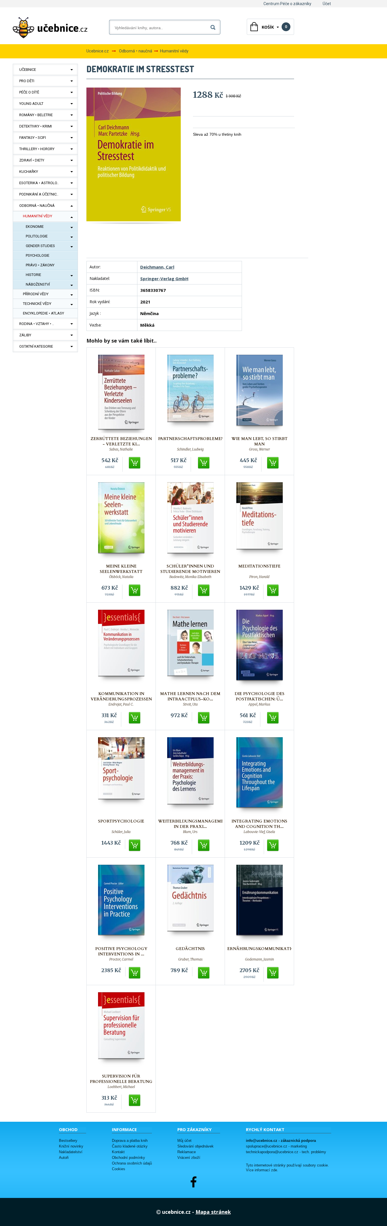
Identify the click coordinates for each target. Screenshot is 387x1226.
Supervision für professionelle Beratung (121, 1079)
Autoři (64, 1157)
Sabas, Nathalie (121, 449)
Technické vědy (37, 303)
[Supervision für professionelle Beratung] (121, 1031)
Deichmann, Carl (157, 267)
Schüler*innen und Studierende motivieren (190, 569)
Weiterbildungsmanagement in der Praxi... (194, 824)
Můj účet (184, 1140)
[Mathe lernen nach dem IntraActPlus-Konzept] (190, 649)
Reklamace (186, 1152)
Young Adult (31, 103)
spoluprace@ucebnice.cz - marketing (276, 1146)
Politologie (37, 236)
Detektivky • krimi (35, 126)
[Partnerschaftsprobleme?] (190, 394)
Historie (33, 275)
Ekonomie (35, 226)
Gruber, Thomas (190, 959)
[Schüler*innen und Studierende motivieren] (190, 521)
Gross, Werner (259, 449)
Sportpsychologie (121, 821)
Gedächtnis (190, 948)
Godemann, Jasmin (259, 959)
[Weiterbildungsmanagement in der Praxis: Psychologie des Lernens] (190, 776)
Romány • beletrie (36, 115)
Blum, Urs (190, 832)
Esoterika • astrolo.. (39, 183)
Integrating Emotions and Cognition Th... (259, 824)
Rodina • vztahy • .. (36, 324)
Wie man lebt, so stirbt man (259, 441)
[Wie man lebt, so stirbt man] (259, 394)
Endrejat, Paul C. (121, 704)
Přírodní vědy (35, 294)
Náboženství (38, 284)
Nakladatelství (70, 1152)
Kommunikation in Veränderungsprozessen (121, 696)
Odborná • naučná (37, 205)
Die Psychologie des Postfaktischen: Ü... (259, 696)
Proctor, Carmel (121, 959)
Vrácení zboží (188, 1157)
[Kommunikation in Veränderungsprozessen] (121, 649)
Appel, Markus (259, 704)
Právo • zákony (40, 265)
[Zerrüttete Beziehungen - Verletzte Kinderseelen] (121, 394)
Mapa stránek (213, 1211)
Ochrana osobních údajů (132, 1163)
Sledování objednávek (195, 1146)
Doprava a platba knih (130, 1140)
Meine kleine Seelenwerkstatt (121, 569)
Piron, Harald (259, 577)
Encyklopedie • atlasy (43, 313)
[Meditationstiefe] (259, 521)
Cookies (118, 1169)
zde (274, 1170)
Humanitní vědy (37, 216)
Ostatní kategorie (36, 346)
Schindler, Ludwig (190, 449)
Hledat (214, 26)
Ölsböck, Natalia (121, 577)
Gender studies (40, 246)
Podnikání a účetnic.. (38, 194)
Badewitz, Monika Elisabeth (190, 577)
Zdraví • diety (31, 160)
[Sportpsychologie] (121, 776)
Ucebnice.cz (97, 51)
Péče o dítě (29, 92)
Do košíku (135, 463)
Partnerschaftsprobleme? (190, 438)
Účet (327, 3)
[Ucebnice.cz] (50, 27)
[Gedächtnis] (190, 904)
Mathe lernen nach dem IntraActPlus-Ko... (190, 696)
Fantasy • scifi (32, 137)
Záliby (25, 335)
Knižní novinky (71, 1146)
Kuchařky (28, 171)
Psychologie (37, 255)
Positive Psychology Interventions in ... (121, 951)
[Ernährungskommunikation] (259, 904)
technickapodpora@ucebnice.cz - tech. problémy (286, 1152)
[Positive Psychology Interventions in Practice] (121, 904)
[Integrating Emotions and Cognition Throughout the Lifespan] (259, 776)
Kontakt (118, 1152)
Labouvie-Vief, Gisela (259, 832)
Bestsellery (68, 1140)
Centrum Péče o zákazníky (287, 3)
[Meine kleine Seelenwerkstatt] (121, 521)
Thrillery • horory (36, 149)
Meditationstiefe (259, 566)
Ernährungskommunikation (262, 948)
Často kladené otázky (130, 1146)
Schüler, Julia (121, 832)
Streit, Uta (190, 704)
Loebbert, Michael (121, 1087)
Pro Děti (26, 81)
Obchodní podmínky (128, 1157)
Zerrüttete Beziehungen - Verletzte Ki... (121, 441)
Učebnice (27, 69)
